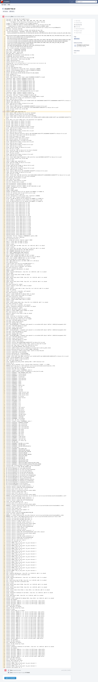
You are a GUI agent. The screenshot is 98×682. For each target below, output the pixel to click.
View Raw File (79, 24)
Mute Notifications (80, 28)
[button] (72, 2)
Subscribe (78, 26)
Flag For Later (79, 30)
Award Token (79, 32)
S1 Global (27, 672)
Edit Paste (78, 20)
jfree (12, 16)
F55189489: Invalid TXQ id (83, 45)
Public (12, 11)
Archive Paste (79, 22)
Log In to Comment (10, 678)
